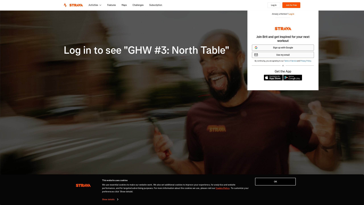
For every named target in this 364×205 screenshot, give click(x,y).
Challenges (138, 5)
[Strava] (73, 5)
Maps (124, 5)
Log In (274, 5)
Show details (108, 199)
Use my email (283, 54)
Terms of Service (290, 61)
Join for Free (291, 5)
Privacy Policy (305, 61)
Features (111, 5)
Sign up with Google (283, 47)
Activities (93, 5)
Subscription (155, 5)
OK (275, 181)
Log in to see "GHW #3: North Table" (146, 50)
